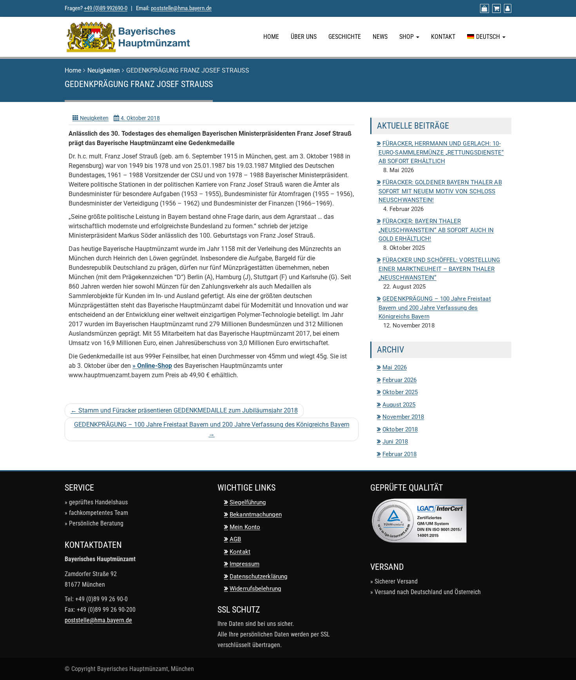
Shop (407, 36)
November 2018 (403, 416)
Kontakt (443, 36)
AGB (235, 539)
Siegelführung (248, 502)
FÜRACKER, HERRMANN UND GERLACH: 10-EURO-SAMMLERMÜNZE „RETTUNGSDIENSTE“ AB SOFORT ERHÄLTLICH (441, 152)
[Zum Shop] (483, 8)
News (380, 36)
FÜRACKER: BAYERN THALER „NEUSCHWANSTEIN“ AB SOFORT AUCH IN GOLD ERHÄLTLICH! (436, 230)
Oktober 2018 (400, 429)
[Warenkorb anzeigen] (495, 8)
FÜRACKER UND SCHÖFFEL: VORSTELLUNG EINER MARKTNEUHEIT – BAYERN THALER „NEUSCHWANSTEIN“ (439, 268)
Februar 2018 (399, 454)
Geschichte (344, 36)
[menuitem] (486, 37)
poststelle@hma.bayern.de (181, 8)
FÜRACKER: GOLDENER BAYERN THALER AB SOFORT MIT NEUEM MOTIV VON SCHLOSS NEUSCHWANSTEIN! (440, 191)
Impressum (244, 563)
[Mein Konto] (506, 8)
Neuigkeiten (103, 70)
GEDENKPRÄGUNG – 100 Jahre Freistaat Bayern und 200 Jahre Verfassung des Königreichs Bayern (435, 307)
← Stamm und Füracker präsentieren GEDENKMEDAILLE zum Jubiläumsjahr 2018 (184, 410)
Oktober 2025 (400, 392)
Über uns (304, 36)
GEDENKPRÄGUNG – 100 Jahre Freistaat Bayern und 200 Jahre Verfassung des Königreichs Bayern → (212, 429)
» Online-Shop (152, 365)
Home (271, 36)
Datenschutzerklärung (258, 576)
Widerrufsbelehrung (255, 588)
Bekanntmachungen (256, 514)
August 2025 (398, 404)
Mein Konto (245, 527)
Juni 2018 (395, 441)
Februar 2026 (399, 380)
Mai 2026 (394, 367)
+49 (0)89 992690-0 (105, 8)
